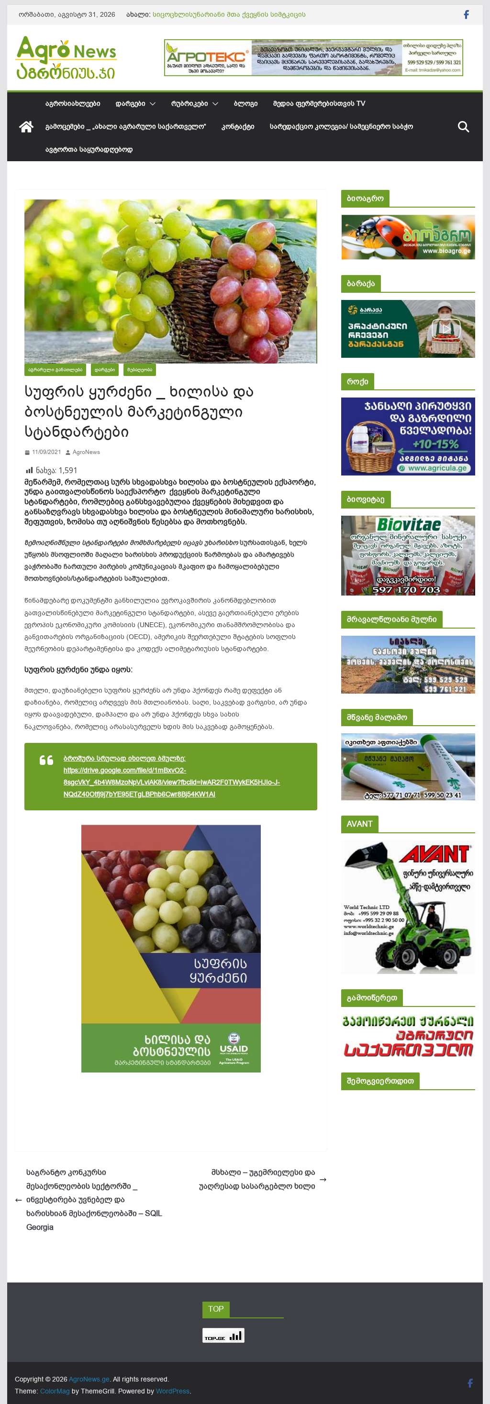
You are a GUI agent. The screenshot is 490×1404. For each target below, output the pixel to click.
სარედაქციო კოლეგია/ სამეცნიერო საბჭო (341, 126)
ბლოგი (246, 103)
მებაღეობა (139, 369)
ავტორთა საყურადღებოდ (89, 149)
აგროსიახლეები (72, 103)
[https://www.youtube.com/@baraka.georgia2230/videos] (408, 306)
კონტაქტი (238, 126)
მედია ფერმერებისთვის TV (319, 103)
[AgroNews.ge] (26, 126)
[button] (150, 104)
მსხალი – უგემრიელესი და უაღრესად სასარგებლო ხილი (257, 1179)
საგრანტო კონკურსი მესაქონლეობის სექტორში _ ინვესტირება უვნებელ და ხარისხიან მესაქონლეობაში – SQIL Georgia (94, 1200)
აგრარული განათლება (55, 369)
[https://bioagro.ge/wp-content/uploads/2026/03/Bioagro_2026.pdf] (408, 221)
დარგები (130, 103)
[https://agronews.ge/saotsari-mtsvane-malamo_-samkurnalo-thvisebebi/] (408, 739)
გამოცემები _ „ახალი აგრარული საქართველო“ (125, 126)
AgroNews (86, 452)
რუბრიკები (189, 103)
